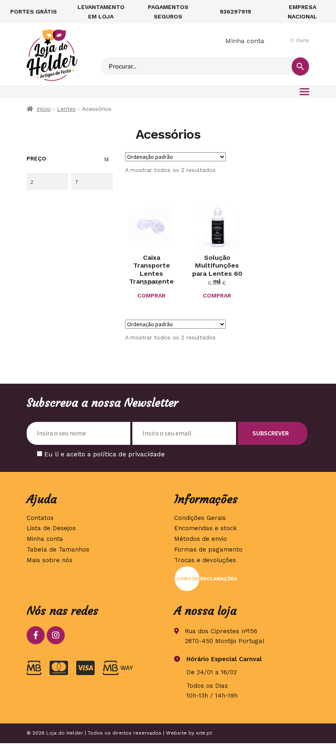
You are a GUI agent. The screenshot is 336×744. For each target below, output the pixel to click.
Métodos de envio (200, 539)
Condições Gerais (200, 518)
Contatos (40, 518)
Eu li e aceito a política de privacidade (104, 454)
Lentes (66, 108)
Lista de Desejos (51, 528)
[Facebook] (36, 635)
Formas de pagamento (208, 549)
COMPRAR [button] (151, 295)
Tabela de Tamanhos (58, 549)
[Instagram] (56, 635)
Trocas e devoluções (205, 560)
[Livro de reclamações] (241, 578)
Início (43, 108)
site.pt (204, 733)
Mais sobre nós (50, 560)
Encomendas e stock (205, 528)
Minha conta (244, 41)
